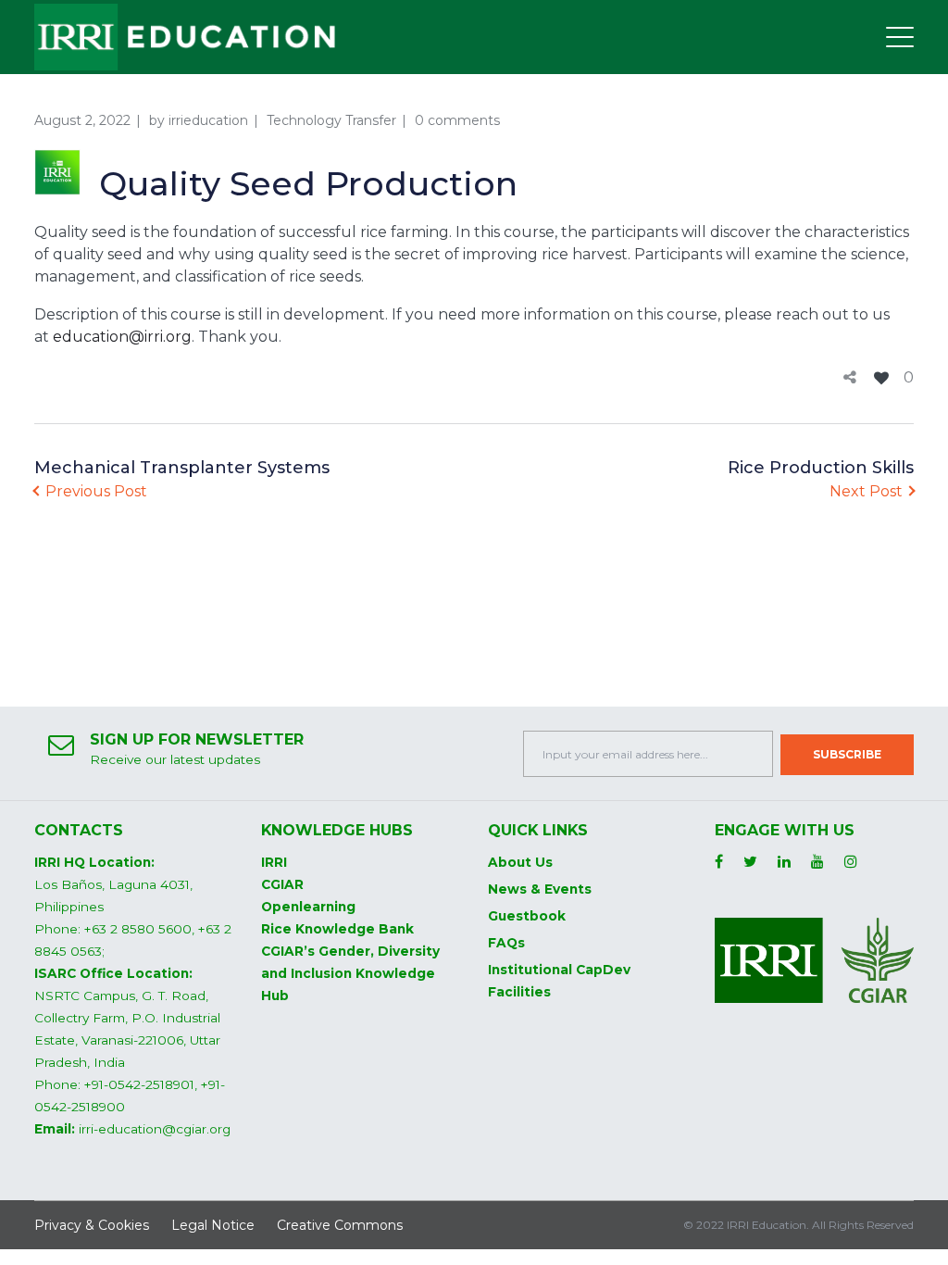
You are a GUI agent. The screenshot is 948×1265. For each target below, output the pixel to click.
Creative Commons (340, 1225)
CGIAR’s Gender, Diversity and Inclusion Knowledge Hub (350, 973)
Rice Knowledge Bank (337, 928)
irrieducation (208, 120)
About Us (520, 862)
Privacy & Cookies (91, 1225)
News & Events (540, 889)
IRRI (274, 862)
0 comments (457, 120)
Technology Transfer (331, 120)
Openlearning (308, 906)
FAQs (506, 942)
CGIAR (282, 884)
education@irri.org (122, 336)
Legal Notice (213, 1225)
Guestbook (527, 915)
